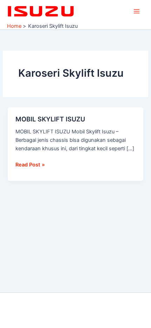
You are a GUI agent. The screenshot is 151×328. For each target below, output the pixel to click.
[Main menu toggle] (136, 11)
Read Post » (30, 164)
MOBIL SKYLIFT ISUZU (50, 119)
